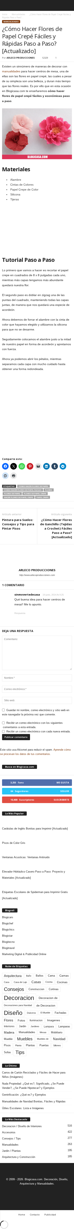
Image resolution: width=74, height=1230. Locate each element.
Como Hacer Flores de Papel (33, 486)
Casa (6, 982)
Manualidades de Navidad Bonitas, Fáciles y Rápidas (34, 1101)
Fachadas (60, 1012)
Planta (18, 1045)
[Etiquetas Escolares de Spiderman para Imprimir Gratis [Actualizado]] (37, 885)
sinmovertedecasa (27, 594)
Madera (9, 1032)
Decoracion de (48, 998)
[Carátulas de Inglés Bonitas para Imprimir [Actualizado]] (37, 821)
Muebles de (43, 1039)
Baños (39, 975)
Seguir (64, 791)
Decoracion (19, 997)
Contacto (35, 1214)
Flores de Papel (12, 493)
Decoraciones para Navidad (18, 1005)
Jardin (22, 1026)
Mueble (8, 1039)
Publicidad (50, 1214)
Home (21, 1214)
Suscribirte (61, 799)
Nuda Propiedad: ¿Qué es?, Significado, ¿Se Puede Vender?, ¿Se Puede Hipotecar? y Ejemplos (33, 1085)
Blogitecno (8, 941)
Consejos (14, 989)
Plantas (30, 1045)
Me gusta (63, 782)
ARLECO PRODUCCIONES (21, 57)
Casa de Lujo (20, 982)
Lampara (49, 1026)
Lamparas (64, 1026)
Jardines (35, 1026)
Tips (19, 1052)
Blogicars (7, 917)
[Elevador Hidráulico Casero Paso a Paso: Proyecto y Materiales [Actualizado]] (37, 864)
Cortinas (54, 989)
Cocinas (62, 982)
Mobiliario (56, 1032)
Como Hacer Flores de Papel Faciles (23, 490)
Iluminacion (36, 1020)
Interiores (9, 1026)
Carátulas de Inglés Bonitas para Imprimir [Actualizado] (35, 828)
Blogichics (8, 929)
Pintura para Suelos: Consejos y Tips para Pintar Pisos (18, 524)
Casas (36, 982)
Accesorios (8, 1132)
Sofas (7, 1052)
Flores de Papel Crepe (35, 493)
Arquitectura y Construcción (18, 1157)
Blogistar (7, 935)
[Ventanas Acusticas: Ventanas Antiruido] (37, 850)
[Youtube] (51, 1191)
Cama (51, 975)
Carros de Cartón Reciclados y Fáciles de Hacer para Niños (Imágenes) (33, 1074)
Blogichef (7, 923)
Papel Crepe (43, 497)
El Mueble (45, 1012)
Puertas (44, 1045)
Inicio (4, 14)
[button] (67, 5)
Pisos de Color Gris (13, 842)
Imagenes (53, 1020)
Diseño (13, 1013)
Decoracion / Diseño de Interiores (22, 1126)
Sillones (57, 1045)
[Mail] (32, 1191)
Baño (28, 976)
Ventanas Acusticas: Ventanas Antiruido (26, 857)
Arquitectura (13, 976)
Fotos (21, 1020)
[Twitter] (42, 1191)
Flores (48, 490)
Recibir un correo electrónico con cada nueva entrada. (38, 731)
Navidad (59, 1039)
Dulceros (31, 1013)
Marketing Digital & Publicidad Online (24, 954)
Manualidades (18, 14)
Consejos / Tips (11, 1138)
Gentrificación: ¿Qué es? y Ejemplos (24, 1094)
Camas (64, 975)
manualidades (11, 71)
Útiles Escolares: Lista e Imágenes (23, 1108)
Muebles (24, 1039)
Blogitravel (8, 948)
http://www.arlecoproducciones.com (37, 575)
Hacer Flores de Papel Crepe (18, 497)
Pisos (7, 1045)
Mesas (43, 1032)
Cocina (48, 982)
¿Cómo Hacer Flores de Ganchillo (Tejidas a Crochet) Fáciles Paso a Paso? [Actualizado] (56, 528)
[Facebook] (23, 1191)
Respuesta (19, 613)
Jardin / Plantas (11, 1150)
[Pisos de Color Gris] (37, 836)
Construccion (36, 989)
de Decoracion (45, 1005)
